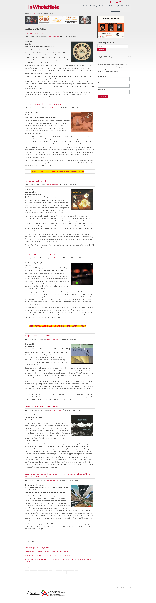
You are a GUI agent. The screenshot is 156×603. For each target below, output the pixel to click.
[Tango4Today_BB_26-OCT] (110, 27)
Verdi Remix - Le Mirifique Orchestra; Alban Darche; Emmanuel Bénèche (47, 555)
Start (27, 572)
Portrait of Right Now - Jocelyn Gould (37, 548)
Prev (32, 572)
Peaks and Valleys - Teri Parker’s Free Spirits (43, 406)
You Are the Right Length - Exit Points (40, 254)
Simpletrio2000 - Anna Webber (37, 335)
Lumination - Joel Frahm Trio (36, 181)
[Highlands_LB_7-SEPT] (58, 20)
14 (50, 572)
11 (39, 572)
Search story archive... (105, 43)
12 (43, 572)
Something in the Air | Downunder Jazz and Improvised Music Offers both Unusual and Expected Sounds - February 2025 (58, 560)
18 (64, 572)
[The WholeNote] (43, 7)
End (76, 572)
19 (68, 572)
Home (33, 13)
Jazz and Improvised (53, 37)
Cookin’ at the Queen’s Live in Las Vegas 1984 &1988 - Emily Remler (46, 552)
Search (101, 50)
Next (72, 572)
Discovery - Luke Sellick (34, 33)
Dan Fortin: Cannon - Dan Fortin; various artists (44, 104)
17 (60, 572)
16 (57, 572)
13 (46, 572)
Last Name (101, 89)
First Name (101, 82)
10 (35, 572)
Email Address (103, 76)
